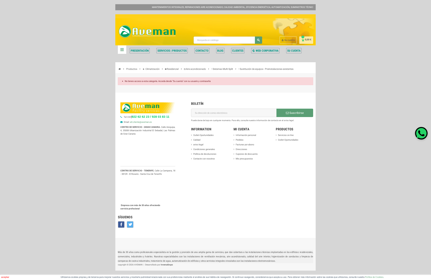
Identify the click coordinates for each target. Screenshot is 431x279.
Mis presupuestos (244, 158)
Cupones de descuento (247, 154)
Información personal (246, 135)
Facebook (121, 224)
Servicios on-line (286, 135)
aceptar (5, 277)
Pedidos (239, 140)
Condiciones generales (204, 149)
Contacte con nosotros (204, 158)
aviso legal (198, 144)
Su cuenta (288, 40)
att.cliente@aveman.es (141, 122)
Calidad (196, 140)
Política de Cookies (374, 276)
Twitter (130, 224)
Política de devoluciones (204, 154)
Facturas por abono (245, 144)
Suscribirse (296, 113)
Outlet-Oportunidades (203, 135)
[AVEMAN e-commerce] (147, 31)
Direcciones (241, 149)
